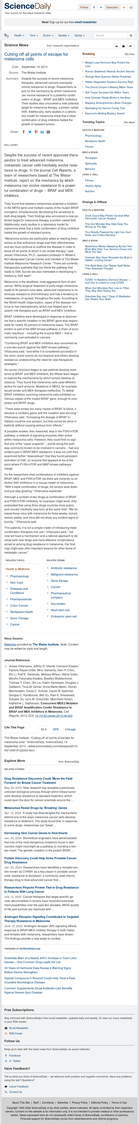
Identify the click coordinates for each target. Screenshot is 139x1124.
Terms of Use (119, 1102)
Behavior (90, 169)
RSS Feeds (15, 1033)
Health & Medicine (18, 569)
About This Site (21, 1102)
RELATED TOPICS (15, 560)
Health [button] (18, 35)
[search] (131, 35)
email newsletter (86, 22)
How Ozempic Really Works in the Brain (107, 97)
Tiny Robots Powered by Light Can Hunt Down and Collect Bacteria (108, 233)
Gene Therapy (19, 618)
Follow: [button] (84, 7)
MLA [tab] (44, 729)
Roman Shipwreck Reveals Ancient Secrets (109, 71)
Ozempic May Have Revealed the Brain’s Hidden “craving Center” (108, 259)
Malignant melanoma (64, 574)
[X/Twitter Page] (101, 7)
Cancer (15, 624)
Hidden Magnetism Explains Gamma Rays (109, 82)
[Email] (48, 132)
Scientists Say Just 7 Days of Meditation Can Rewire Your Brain (108, 297)
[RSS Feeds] (124, 7)
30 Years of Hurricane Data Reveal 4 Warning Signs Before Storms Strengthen (37, 970)
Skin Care (16, 582)
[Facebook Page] (94, 7)
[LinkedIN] (42, 132)
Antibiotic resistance (64, 568)
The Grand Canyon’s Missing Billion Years (109, 87)
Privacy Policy (80, 1102)
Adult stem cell (60, 610)
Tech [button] (33, 35)
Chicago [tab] (70, 729)
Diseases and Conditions (19, 591)
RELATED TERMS (56, 560)
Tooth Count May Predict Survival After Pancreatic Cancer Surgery (107, 217)
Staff (35, 1102)
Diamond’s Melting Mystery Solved (105, 113)
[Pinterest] (36, 132)
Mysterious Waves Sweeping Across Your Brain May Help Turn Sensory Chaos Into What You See (108, 249)
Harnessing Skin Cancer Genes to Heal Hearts (36, 833)
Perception (91, 158)
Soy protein (58, 604)
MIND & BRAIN (90, 152)
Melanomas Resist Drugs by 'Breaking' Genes (35, 808)
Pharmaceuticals (21, 599)
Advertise (63, 1102)
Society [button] (63, 35)
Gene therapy (59, 581)
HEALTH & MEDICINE (93, 130)
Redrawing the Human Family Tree (105, 108)
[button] (117, 46)
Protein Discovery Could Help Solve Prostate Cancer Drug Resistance (40, 860)
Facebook (15, 1055)
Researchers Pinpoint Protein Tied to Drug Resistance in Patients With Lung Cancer (41, 889)
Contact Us (15, 1092)
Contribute (48, 1102)
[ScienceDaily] (27, 6)
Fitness (89, 146)
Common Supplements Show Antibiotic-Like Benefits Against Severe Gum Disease (38, 990)
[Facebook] (24, 132)
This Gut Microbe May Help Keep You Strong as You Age (106, 225)
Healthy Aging (93, 185)
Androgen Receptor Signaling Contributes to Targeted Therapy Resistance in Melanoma (41, 919)
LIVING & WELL (90, 174)
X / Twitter (15, 1061)
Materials (10, 644)
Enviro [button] (47, 35)
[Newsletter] (131, 7)
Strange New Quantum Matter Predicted (108, 76)
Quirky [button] (79, 35)
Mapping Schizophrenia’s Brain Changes (108, 103)
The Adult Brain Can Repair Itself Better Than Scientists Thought (107, 267)
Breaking (88, 54)
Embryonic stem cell (64, 616)
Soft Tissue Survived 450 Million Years (107, 92)
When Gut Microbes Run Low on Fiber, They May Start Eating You (107, 289)
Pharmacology (19, 576)
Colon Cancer (19, 605)
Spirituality (91, 163)
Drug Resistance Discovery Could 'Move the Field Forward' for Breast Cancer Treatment (38, 780)
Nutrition (90, 191)
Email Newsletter (18, 1028)
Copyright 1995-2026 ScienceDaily (26, 1108)
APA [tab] (56, 729)
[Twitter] (30, 132)
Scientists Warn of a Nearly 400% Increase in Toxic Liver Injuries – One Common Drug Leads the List (40, 960)
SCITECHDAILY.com (30, 948)
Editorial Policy (99, 1102)
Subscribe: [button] (112, 7)
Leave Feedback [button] (18, 1086)
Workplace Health (21, 612)
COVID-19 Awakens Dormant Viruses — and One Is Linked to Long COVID (108, 281)
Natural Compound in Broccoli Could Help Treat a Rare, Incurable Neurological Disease (40, 980)
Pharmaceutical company (61, 595)
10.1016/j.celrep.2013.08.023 (53, 716)
